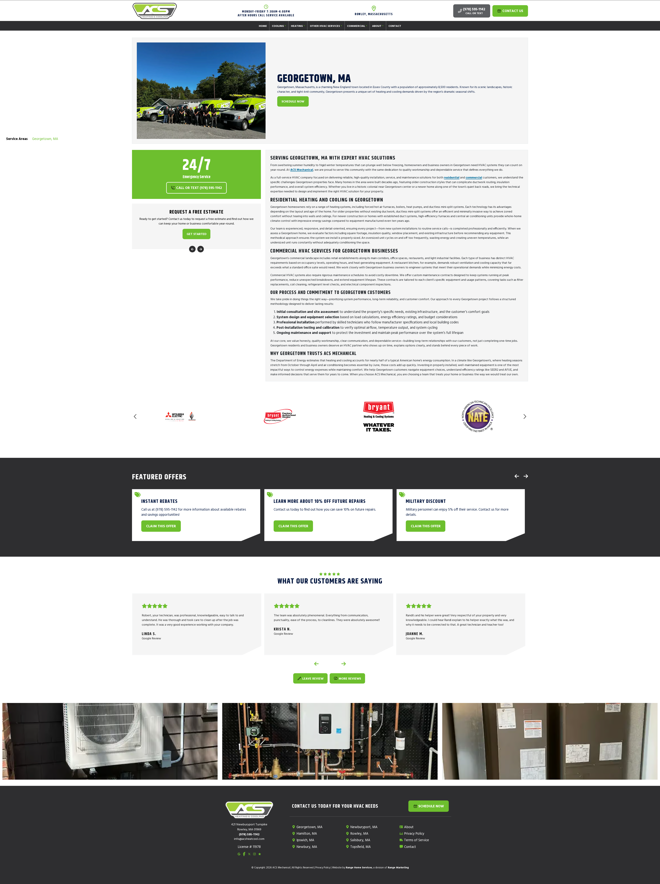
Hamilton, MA (306, 833)
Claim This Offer (161, 526)
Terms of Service (416, 840)
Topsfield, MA (360, 846)
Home (263, 26)
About (409, 827)
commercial (474, 177)
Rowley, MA (359, 833)
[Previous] (192, 249)
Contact (394, 26)
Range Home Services (359, 867)
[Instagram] (254, 853)
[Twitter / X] (249, 853)
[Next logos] (524, 416)
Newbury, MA (306, 846)
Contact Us (512, 11)
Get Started (196, 234)
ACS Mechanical (301, 170)
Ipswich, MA (305, 840)
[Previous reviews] (316, 663)
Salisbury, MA (360, 840)
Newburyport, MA (363, 827)
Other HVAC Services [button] (325, 26)
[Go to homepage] (154, 11)
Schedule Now (293, 101)
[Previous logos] (135, 416)
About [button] (376, 26)
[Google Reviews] (259, 853)
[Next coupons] (526, 476)
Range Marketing (398, 867)
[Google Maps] (239, 853)
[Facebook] (244, 853)
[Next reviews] (343, 663)
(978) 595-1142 (474, 9)
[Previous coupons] (517, 476)
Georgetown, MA (309, 827)
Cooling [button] (278, 26)
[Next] (200, 249)
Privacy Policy (414, 833)
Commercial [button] (356, 26)
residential (451, 177)
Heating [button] (297, 26)
